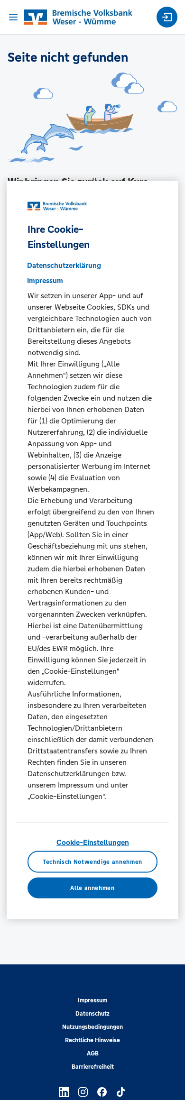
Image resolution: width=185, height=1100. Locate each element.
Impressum (92, 1000)
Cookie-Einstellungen (92, 841)
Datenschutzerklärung (64, 264)
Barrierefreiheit (93, 1067)
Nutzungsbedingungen (92, 1027)
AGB (93, 1053)
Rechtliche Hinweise (92, 1040)
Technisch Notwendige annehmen (92, 861)
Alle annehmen (92, 887)
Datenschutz (92, 1014)
